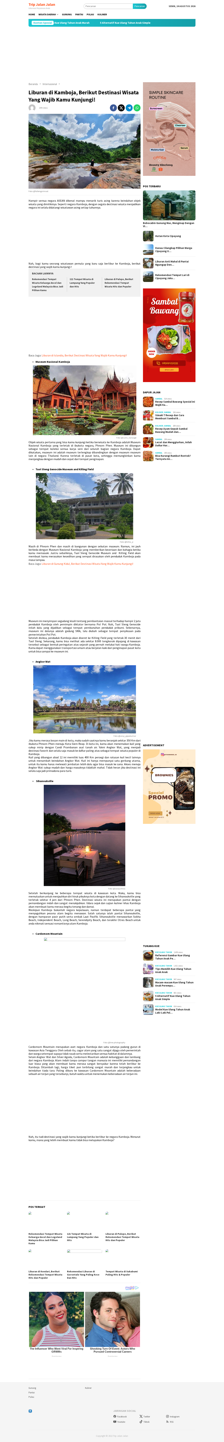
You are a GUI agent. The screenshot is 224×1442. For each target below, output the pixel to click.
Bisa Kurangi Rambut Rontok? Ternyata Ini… (173, 457)
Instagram (175, 1416)
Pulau (31, 1396)
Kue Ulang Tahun (163, 952)
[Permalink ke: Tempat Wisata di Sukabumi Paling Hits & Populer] (123, 1259)
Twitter (147, 1416)
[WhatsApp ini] (137, 107)
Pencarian (140, 6)
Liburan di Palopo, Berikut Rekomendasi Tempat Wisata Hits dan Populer (119, 283)
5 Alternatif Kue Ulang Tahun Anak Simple (80, 22)
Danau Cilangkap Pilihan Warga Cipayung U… (173, 249)
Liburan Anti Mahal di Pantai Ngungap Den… (172, 263)
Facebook (122, 1416)
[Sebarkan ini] (113, 107)
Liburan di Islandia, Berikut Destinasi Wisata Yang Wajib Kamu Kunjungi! (84, 355)
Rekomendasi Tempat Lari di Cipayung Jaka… (172, 277)
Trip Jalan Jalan (42, 4)
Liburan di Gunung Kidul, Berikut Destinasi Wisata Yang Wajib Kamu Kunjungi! (87, 563)
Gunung (32, 1387)
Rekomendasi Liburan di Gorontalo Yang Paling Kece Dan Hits (83, 1274)
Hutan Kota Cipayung (168, 236)
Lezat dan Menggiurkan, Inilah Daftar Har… (173, 444)
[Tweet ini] (121, 107)
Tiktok (146, 1421)
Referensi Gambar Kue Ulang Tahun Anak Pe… (172, 957)
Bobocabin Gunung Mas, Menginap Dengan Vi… (168, 225)
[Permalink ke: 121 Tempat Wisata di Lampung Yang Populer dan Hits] (84, 1221)
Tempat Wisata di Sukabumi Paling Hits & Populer (122, 1273)
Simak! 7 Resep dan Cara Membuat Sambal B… (169, 417)
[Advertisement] (112, 54)
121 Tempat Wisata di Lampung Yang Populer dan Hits (82, 283)
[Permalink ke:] (32, 107)
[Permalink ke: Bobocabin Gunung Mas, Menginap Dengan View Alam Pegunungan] (169, 205)
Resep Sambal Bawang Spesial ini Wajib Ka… (175, 403)
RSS (171, 1421)
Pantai (32, 1392)
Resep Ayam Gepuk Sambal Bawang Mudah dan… (171, 430)
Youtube (121, 1421)
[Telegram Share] (129, 107)
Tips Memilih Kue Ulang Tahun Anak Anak (173, 970)
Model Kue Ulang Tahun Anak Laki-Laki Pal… (172, 1011)
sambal (158, 399)
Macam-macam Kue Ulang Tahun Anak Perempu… (174, 984)
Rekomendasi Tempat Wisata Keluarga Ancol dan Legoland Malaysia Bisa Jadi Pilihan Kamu (45, 1238)
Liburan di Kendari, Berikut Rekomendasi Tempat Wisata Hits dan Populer (45, 1274)
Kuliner (159, 412)
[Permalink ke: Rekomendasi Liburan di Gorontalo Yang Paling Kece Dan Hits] (84, 1259)
